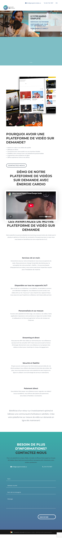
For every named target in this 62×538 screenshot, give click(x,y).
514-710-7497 (49, 3)
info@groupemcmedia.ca (34, 3)
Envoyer (44, 517)
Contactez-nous (16, 165)
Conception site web (19, 532)
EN (56, 3)
